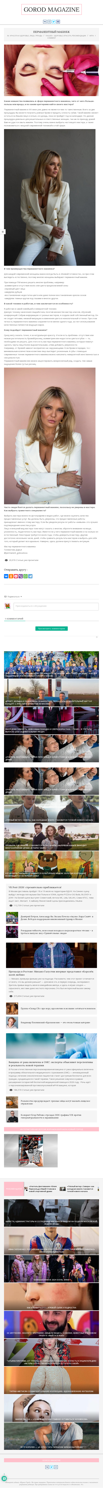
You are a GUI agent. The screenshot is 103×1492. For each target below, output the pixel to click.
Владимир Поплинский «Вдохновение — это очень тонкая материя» (56, 1022)
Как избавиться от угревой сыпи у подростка (51, 1307)
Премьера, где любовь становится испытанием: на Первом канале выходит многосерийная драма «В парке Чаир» (46, 846)
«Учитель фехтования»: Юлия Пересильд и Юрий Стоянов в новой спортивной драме (48, 758)
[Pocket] (16, 576)
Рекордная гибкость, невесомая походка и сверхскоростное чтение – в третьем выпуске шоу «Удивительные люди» (48, 730)
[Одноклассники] (11, 576)
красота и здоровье (19, 35)
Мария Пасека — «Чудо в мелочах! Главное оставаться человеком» (51, 1419)
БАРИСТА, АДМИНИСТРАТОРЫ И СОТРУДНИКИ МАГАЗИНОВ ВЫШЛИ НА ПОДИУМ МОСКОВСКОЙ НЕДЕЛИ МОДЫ (51, 1222)
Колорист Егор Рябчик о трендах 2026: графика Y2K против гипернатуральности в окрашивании (51, 1116)
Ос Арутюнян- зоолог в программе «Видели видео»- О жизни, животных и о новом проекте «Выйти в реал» (51, 1334)
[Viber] (21, 576)
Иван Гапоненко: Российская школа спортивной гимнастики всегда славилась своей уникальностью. (51, 1250)
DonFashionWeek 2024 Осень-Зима (51, 1279)
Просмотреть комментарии (51, 628)
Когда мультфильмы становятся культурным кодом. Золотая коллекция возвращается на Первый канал (45, 874)
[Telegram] (30, 576)
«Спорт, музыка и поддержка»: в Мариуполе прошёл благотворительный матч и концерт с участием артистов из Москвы (48, 702)
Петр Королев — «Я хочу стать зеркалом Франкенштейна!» (51, 1447)
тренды (38, 35)
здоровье (58, 35)
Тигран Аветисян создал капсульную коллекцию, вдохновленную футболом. (51, 1391)
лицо (32, 35)
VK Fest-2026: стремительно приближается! (35, 887)
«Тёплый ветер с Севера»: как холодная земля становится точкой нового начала (49, 820)
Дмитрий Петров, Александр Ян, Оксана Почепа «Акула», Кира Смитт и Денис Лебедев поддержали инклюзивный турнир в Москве (51, 674)
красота (67, 35)
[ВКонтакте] (6, 576)
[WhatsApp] (25, 576)
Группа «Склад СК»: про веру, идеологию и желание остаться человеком (58, 1008)
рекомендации (79, 35)
